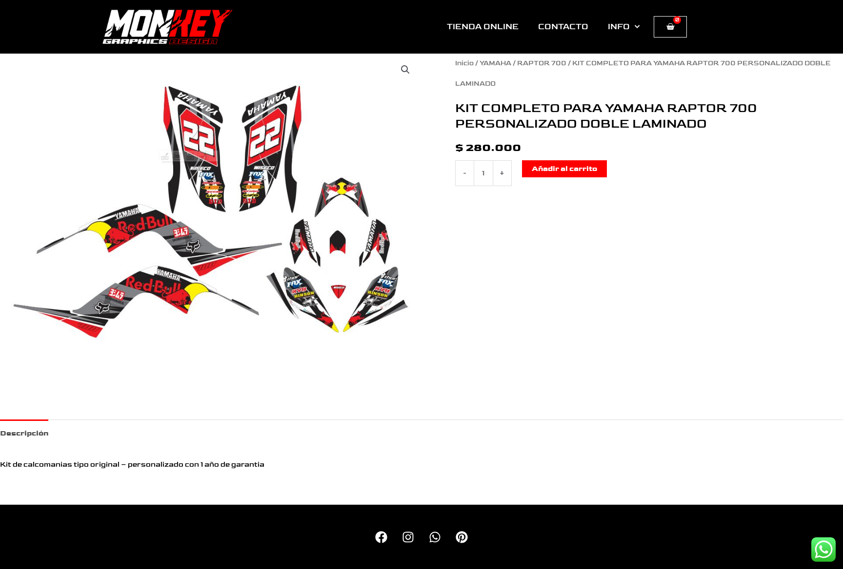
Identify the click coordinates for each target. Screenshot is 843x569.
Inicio (464, 63)
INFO (619, 27)
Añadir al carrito (564, 168)
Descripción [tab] (24, 433)
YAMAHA (495, 63)
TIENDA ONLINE (483, 27)
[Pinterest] (462, 537)
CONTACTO (563, 27)
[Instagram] (408, 537)
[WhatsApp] (435, 537)
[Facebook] (381, 537)
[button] (405, 69)
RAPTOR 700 (541, 63)
